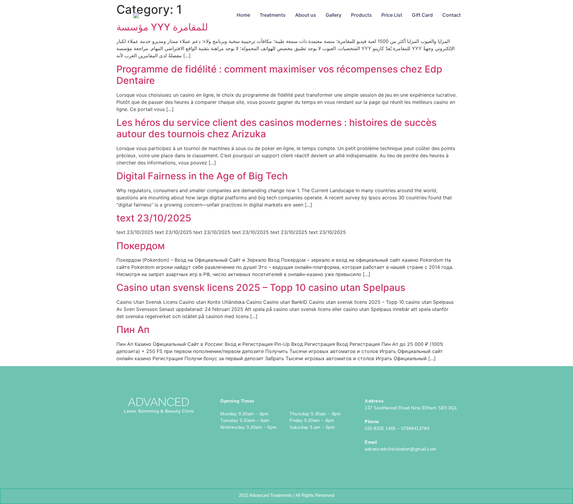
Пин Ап (133, 329)
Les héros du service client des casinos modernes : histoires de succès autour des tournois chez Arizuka (276, 128)
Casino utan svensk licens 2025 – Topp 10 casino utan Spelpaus (260, 287)
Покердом (140, 246)
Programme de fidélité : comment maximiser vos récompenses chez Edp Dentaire (279, 74)
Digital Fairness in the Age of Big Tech (202, 176)
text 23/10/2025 (153, 218)
